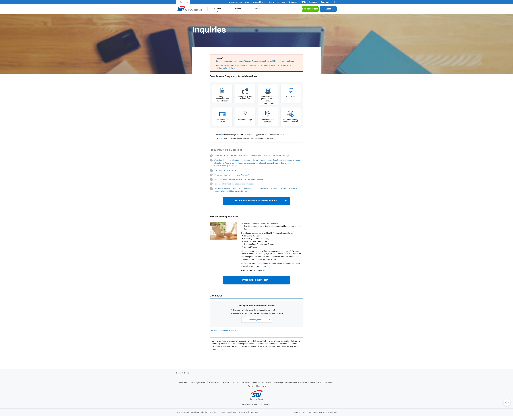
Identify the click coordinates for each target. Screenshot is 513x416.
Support (257, 9)
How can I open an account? (225, 170)
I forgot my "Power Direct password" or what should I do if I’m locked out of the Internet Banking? (251, 155)
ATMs (303, 2)
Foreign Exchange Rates (238, 2)
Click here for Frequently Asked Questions (255, 200)
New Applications (310, 9)
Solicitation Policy (325, 383)
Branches (293, 2)
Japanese (325, 2)
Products (217, 9)
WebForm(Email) (255, 319)
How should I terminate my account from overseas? (234, 183)
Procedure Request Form (255, 279)
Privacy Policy (214, 383)
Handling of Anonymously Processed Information (294, 383)
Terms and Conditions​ (257, 386)
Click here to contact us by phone (223, 330)
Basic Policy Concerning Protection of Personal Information (247, 383)
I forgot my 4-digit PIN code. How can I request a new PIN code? (239, 179)
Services (237, 9)
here (222, 134)
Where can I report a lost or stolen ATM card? (231, 175)
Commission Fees (277, 2)
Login (328, 9)
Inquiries (313, 2)
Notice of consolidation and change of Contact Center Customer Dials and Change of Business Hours (254, 61)
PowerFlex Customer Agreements (192, 383)
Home (178, 373)
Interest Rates (259, 2)
